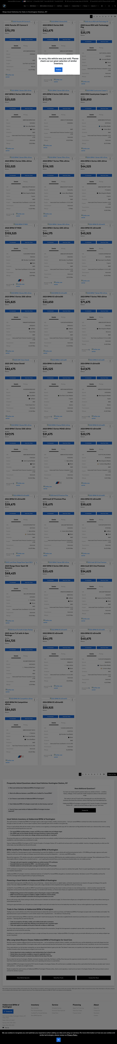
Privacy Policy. (72, 1035)
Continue (58, 69)
